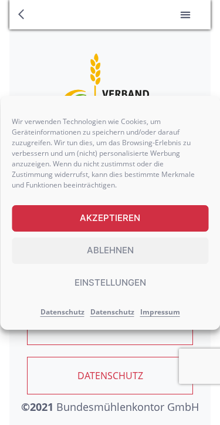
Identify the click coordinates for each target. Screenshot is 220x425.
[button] (185, 15)
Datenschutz (62, 312)
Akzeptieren (110, 217)
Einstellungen (110, 282)
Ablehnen (110, 250)
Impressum (160, 312)
